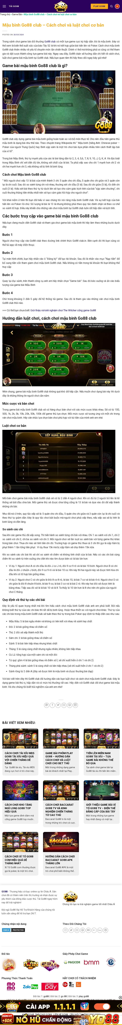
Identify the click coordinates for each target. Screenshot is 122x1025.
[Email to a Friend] (64, 705)
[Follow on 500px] (99, 930)
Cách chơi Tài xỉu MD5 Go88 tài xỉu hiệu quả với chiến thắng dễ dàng (19, 758)
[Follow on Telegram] (105, 930)
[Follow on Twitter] (71, 930)
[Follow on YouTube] (88, 930)
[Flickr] (94, 930)
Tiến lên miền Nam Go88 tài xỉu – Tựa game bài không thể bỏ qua (99, 758)
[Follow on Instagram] (65, 930)
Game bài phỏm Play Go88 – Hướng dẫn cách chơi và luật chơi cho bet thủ (59, 758)
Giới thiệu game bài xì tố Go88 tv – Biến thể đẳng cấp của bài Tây (101, 808)
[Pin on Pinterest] (69, 705)
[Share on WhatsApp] (46, 705)
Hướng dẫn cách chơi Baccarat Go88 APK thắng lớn (60, 860)
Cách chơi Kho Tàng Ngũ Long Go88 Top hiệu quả (18, 808)
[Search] (111, 6)
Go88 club (50, 41)
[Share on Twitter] (58, 705)
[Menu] (4, 6)
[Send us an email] (77, 930)
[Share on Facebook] (52, 705)
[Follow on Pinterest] (82, 930)
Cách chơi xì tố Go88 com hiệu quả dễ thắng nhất (19, 860)
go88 (46, 996)
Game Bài (17, 14)
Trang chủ (5, 14)
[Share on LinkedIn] (75, 705)
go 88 (64, 996)
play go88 (84, 996)
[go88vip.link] (61, 6)
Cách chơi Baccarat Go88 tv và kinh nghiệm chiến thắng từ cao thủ (59, 810)
